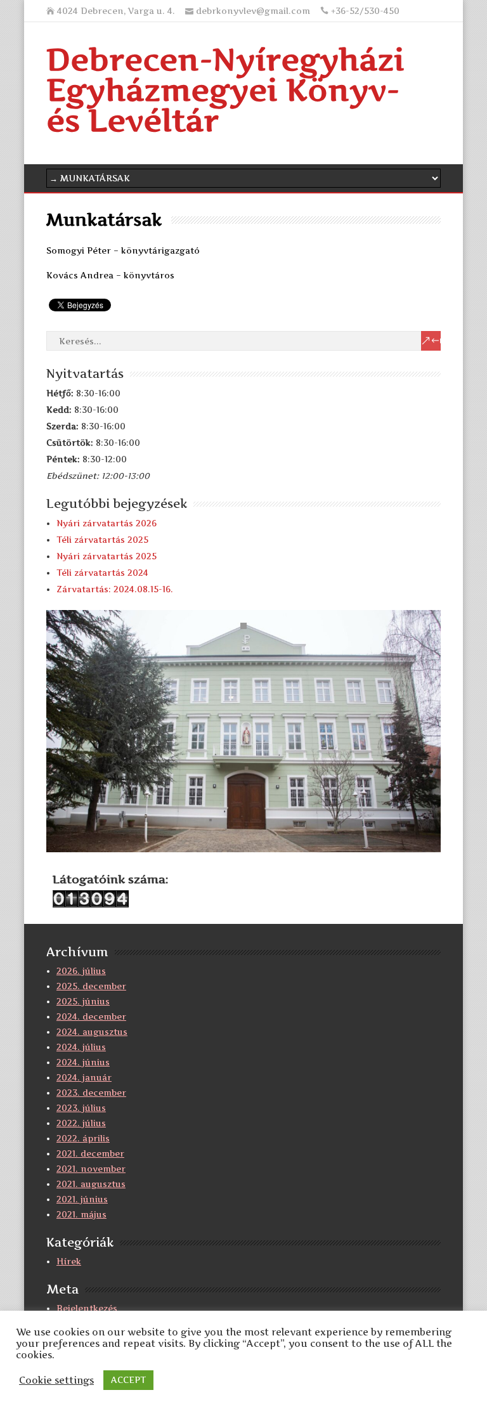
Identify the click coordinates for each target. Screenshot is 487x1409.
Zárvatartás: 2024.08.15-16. (114, 589)
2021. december (90, 1153)
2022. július (81, 1123)
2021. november (91, 1169)
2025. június (83, 1001)
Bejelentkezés (86, 1308)
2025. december (91, 986)
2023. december (91, 1093)
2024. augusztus (91, 1032)
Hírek (68, 1261)
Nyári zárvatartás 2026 (106, 523)
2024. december (91, 1016)
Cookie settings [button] (56, 1380)
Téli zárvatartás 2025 (102, 540)
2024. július (81, 1047)
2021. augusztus (91, 1184)
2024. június (83, 1062)
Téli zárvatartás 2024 (102, 573)
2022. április (83, 1138)
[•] (243, 733)
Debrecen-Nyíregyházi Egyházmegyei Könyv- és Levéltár (225, 90)
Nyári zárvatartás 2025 (106, 556)
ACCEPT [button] (128, 1380)
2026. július (81, 971)
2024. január (84, 1077)
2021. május (81, 1214)
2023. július (81, 1108)
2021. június (82, 1199)
